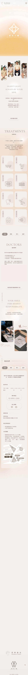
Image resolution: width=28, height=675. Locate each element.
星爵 (23, 234)
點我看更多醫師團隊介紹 (14, 287)
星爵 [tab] (23, 367)
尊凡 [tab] (17, 367)
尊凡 (17, 234)
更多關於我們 (14, 118)
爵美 (11, 234)
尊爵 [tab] (5, 367)
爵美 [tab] (11, 367)
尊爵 (5, 234)
